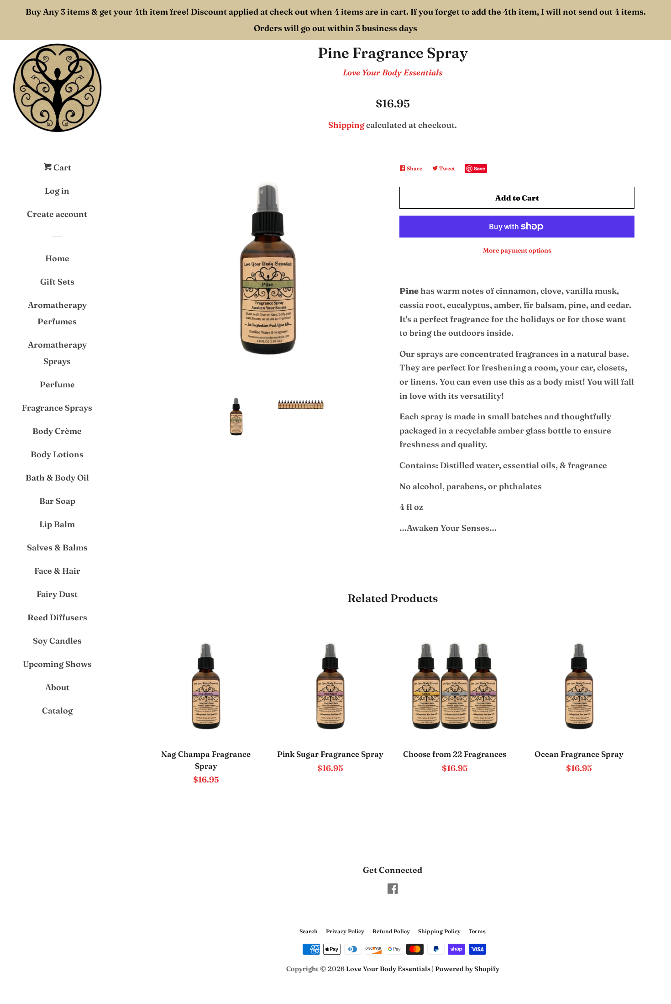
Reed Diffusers (57, 617)
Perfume (57, 384)
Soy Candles (57, 640)
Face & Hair (57, 570)
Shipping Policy (439, 931)
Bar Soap (57, 501)
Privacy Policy (345, 931)
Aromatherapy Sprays (57, 352)
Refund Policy (391, 931)
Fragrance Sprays (57, 407)
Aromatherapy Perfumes (57, 313)
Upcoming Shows (57, 664)
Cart (61, 167)
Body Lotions (57, 454)
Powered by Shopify (467, 969)
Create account (57, 214)
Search (308, 931)
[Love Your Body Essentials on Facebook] (392, 890)
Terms (477, 931)
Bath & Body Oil (57, 477)
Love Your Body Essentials (392, 72)
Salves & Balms (57, 547)
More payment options (517, 250)
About (57, 687)
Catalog (57, 710)
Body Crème (57, 431)
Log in (57, 190)
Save (479, 168)
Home (57, 258)
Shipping (346, 125)
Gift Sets (57, 281)
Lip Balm (57, 524)
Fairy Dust (57, 594)
